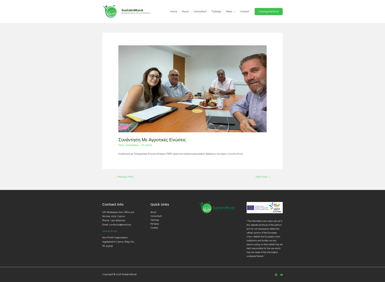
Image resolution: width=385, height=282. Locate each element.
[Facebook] (276, 275)
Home (173, 11)
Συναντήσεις (132, 145)
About (185, 11)
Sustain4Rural (132, 10)
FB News (154, 224)
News (229, 11)
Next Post (263, 176)
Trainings (216, 11)
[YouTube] (281, 275)
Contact (244, 11)
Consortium (200, 11)
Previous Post (123, 176)
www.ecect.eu (109, 231)
